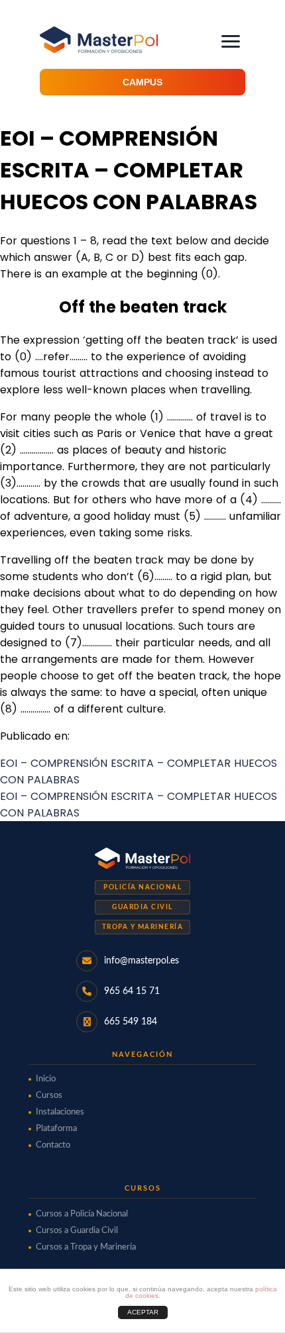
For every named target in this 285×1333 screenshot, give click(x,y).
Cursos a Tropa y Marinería (86, 1247)
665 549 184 (130, 1021)
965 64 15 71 (132, 991)
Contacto (53, 1145)
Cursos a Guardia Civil (77, 1230)
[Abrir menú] (230, 41)
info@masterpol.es (141, 960)
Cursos (49, 1095)
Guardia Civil (142, 907)
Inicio (46, 1079)
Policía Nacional (142, 887)
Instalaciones (60, 1112)
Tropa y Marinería (143, 927)
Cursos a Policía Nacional (82, 1214)
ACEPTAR (142, 1312)
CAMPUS (142, 82)
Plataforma (56, 1128)
